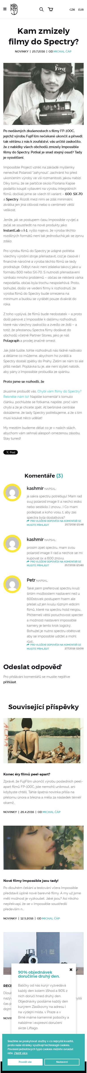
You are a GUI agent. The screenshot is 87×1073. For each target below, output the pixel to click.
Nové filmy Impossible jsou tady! (30, 881)
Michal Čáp (62, 51)
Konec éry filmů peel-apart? (26, 774)
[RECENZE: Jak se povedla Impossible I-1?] (43, 955)
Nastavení (62, 1062)
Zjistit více (20, 1053)
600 (68, 194)
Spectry (12, 199)
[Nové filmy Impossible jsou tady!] (43, 849)
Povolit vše (25, 1062)
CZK (72, 9)
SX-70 (78, 194)
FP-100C (67, 131)
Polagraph (11, 341)
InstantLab (11, 230)
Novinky (22, 51)
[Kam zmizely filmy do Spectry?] (43, 95)
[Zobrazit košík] (50, 9)
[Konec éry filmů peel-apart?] (43, 742)
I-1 (25, 230)
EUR (81, 9)
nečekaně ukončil (54, 136)
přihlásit (9, 682)
